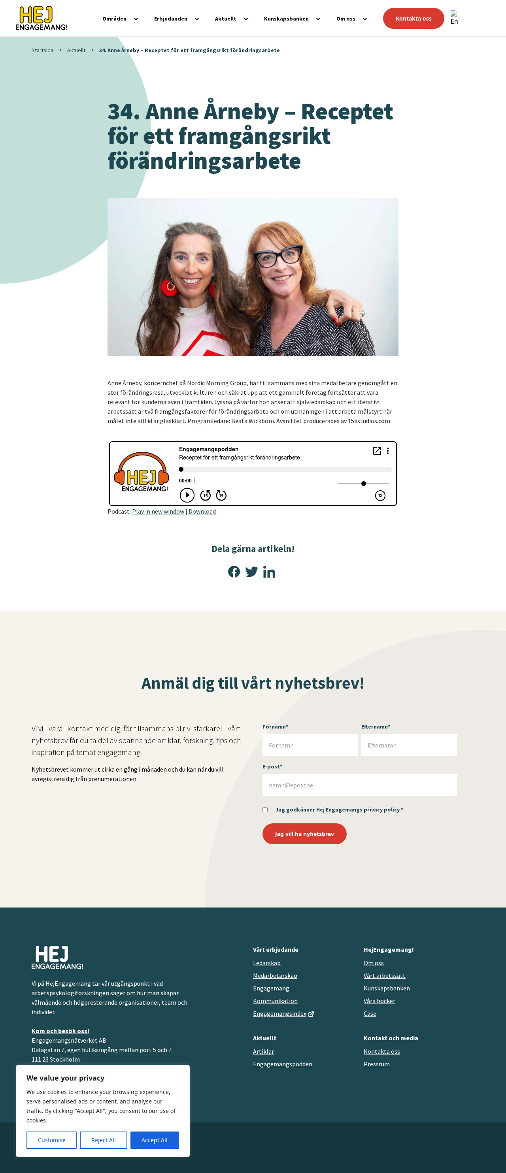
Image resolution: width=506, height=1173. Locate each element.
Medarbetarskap (275, 975)
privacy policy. (382, 809)
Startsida (42, 50)
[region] (103, 1111)
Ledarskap (267, 963)
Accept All (155, 1140)
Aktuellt (225, 18)
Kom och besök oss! (60, 1031)
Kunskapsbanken (286, 18)
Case (370, 1013)
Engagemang (271, 988)
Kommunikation (275, 1001)
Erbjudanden (170, 18)
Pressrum (377, 1064)
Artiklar (263, 1051)
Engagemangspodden (282, 1064)
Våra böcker (379, 1001)
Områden (114, 18)
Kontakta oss (414, 18)
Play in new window (158, 511)
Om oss (345, 18)
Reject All (103, 1140)
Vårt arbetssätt (385, 975)
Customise (52, 1140)
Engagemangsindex (279, 1013)
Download (202, 511)
